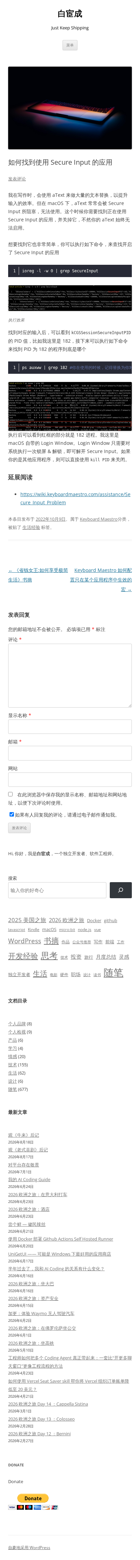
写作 (98, 942)
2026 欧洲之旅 (66, 920)
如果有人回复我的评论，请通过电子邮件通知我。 (67, 814)
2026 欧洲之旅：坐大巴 (31, 1284)
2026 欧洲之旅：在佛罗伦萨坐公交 (42, 1328)
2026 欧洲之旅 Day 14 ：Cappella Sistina (48, 1404)
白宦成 (70, 13)
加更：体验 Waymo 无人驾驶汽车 (41, 1313)
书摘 (51, 940)
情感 (12, 1056)
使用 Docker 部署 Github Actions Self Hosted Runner (60, 1239)
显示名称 (19, 715)
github (110, 920)
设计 (87, 974)
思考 (49, 955)
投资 (76, 956)
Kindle (33, 929)
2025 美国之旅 (27, 920)
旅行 (88, 957)
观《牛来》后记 (23, 1135)
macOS (49, 929)
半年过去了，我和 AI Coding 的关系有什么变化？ (56, 1268)
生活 (40, 973)
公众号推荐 (81, 942)
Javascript (16, 929)
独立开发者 (19, 974)
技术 (64, 957)
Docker (94, 920)
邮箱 (15, 741)
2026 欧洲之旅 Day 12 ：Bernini (39, 1434)
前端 (109, 942)
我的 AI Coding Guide (29, 1179)
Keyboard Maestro (99, 519)
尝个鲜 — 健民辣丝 (27, 1224)
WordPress (24, 940)
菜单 (70, 44)
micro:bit (67, 929)
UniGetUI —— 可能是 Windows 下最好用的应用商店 (59, 1254)
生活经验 (31, 527)
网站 (13, 768)
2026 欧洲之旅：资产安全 (33, 1298)
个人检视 (17, 1032)
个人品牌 (17, 1024)
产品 (12, 1040)
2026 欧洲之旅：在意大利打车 (37, 1194)
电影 (53, 974)
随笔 (113, 972)
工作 (120, 942)
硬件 (64, 974)
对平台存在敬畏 (23, 1165)
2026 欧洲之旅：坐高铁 (31, 1343)
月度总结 (106, 956)
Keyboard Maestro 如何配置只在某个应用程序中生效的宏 (101, 579)
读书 (97, 974)
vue (97, 929)
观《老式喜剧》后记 (28, 1150)
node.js (84, 929)
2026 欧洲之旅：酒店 (29, 1209)
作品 (66, 942)
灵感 (124, 956)
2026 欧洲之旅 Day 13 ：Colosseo (41, 1419)
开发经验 (23, 955)
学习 (12, 1048)
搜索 (12, 878)
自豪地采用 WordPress (29, 1547)
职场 (76, 974)
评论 (15, 639)
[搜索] (121, 890)
